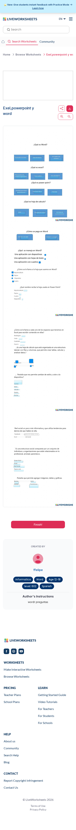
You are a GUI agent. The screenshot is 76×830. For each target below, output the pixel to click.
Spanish (47, 586)
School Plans (12, 702)
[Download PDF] (69, 108)
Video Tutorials (47, 702)
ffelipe (38, 570)
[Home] (20, 19)
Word (39, 579)
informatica (23, 579)
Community (11, 748)
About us (9, 741)
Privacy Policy (38, 809)
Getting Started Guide (52, 695)
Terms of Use (38, 805)
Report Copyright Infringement (23, 780)
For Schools (45, 722)
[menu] (71, 19)
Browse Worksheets (16, 676)
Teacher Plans (12, 695)
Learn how (38, 8)
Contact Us (11, 787)
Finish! (38, 524)
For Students (46, 715)
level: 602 (30, 586)
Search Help (11, 755)
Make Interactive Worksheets (22, 669)
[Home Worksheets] (3, 41)
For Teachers (46, 709)
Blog (6, 762)
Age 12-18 (55, 579)
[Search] (7, 29)
